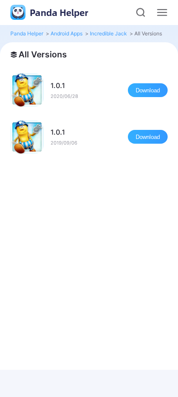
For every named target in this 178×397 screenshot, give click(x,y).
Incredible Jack (108, 33)
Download (148, 90)
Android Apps (67, 33)
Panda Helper (58, 12)
